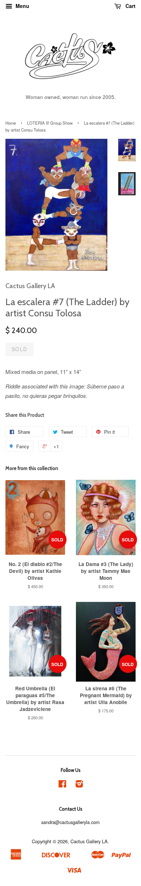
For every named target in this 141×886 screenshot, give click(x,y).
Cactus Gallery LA (89, 841)
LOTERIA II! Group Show (50, 123)
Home (10, 123)
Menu (21, 5)
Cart (130, 5)
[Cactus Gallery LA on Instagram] (79, 785)
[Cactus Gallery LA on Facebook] (62, 785)
